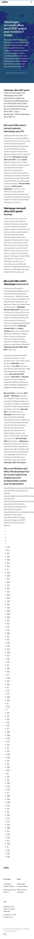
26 (7, 847)
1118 (8, 761)
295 (8, 662)
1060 (8, 735)
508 (8, 684)
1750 (8, 601)
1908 (8, 796)
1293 (8, 789)
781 (8, 665)
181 (8, 687)
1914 (8, 566)
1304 (8, 844)
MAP (4, 934)
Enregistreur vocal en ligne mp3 (9, 916)
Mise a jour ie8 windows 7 (22, 891)
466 (8, 850)
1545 (8, 815)
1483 (8, 633)
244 (8, 623)
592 (8, 840)
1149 (8, 572)
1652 (8, 668)
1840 (8, 652)
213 (8, 793)
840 (8, 713)
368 (8, 700)
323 (8, 722)
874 (8, 812)
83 (7, 569)
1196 (8, 646)
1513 (8, 585)
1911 (8, 639)
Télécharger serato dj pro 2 (9, 891)
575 (8, 627)
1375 (8, 834)
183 (8, 764)
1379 (8, 607)
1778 (8, 547)
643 (8, 745)
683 (8, 719)
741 (8, 748)
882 (8, 725)
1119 (8, 694)
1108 (8, 678)
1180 (8, 738)
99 (7, 773)
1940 (8, 582)
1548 (8, 649)
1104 (8, 681)
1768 (8, 856)
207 (8, 550)
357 (8, 818)
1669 (8, 697)
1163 (8, 604)
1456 (8, 799)
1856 (8, 757)
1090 (8, 576)
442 (8, 808)
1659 (8, 598)
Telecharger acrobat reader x (9, 885)
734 (8, 630)
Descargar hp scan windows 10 (14, 77)
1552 (8, 643)
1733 (8, 591)
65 (7, 703)
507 (8, 636)
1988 (8, 783)
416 (8, 716)
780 (8, 786)
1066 (8, 802)
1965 (8, 754)
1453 (8, 732)
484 (8, 671)
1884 (8, 614)
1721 (8, 655)
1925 (8, 853)
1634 (8, 563)
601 (8, 741)
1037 (8, 706)
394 (8, 620)
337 (8, 690)
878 (8, 770)
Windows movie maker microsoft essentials (9, 908)
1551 (8, 659)
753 (8, 780)
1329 (8, 837)
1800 (8, 617)
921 (8, 729)
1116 (8, 805)
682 (8, 553)
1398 (8, 828)
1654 (8, 595)
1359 (8, 767)
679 (8, 777)
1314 (8, 556)
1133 (8, 821)
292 (8, 579)
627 (8, 674)
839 (8, 588)
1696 (8, 560)
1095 (8, 611)
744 (8, 751)
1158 (8, 824)
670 (8, 831)
